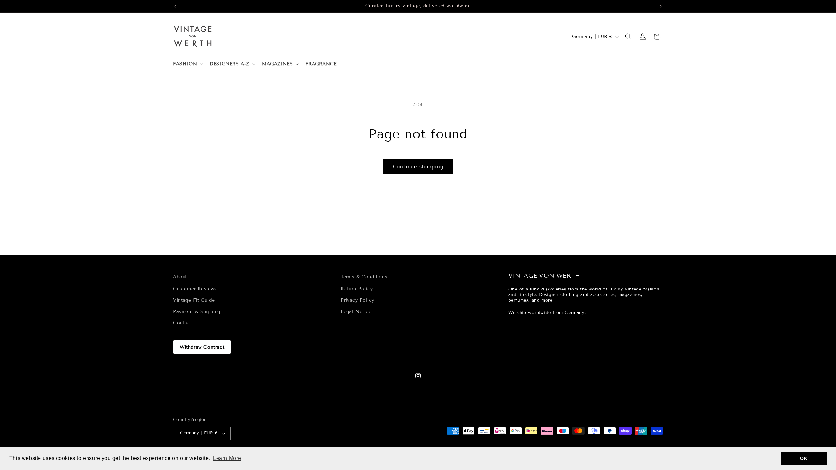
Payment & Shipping (196, 311)
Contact (182, 323)
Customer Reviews (195, 288)
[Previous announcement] (175, 6)
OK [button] (803, 458)
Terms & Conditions (364, 277)
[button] (187, 64)
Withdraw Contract (202, 347)
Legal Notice (356, 311)
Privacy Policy (357, 300)
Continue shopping (418, 167)
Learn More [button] (227, 458)
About (180, 277)
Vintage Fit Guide (194, 300)
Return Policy (357, 288)
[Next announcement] (660, 6)
